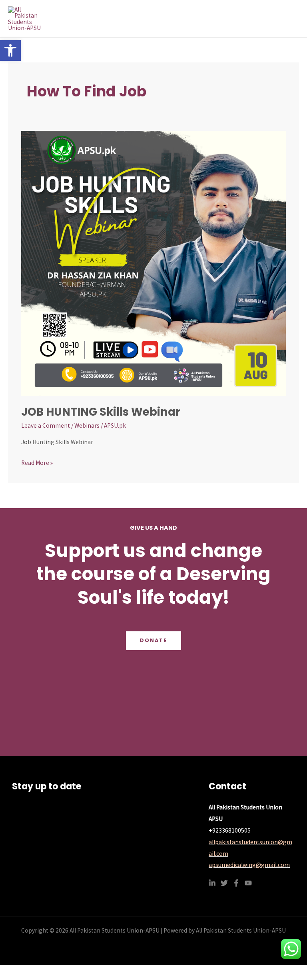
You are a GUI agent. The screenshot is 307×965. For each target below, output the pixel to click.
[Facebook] (236, 883)
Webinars (87, 425)
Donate (153, 640)
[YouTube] (248, 883)
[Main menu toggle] (290, 18)
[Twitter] (224, 883)
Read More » (37, 461)
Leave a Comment (45, 425)
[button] (10, 50)
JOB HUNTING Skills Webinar (100, 412)
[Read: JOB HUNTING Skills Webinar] (153, 262)
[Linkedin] (212, 883)
